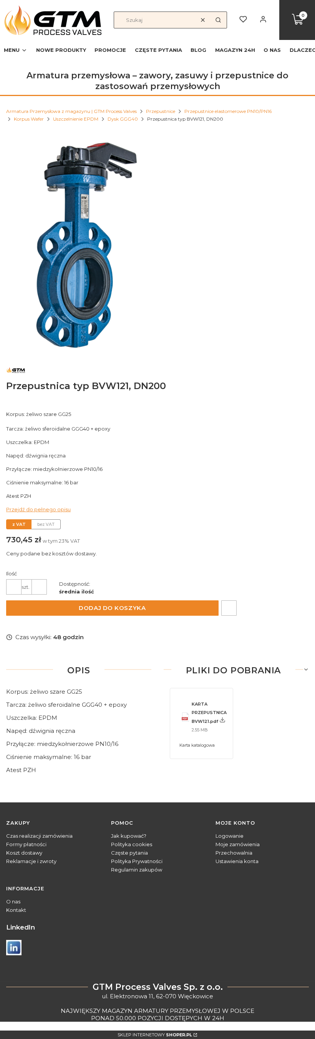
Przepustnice (160, 111)
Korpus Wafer (29, 119)
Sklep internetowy (155, 1034)
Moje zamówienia (238, 844)
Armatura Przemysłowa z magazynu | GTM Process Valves (71, 111)
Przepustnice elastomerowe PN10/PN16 (228, 111)
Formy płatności (26, 844)
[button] (218, 20)
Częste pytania (129, 853)
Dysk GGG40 (123, 119)
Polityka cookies (131, 844)
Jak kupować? (128, 836)
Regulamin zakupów (136, 870)
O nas (13, 901)
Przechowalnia (234, 853)
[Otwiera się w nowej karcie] (14, 947)
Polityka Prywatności (136, 861)
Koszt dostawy (24, 853)
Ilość (11, 573)
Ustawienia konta (237, 861)
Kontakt (16, 910)
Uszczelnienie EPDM (75, 119)
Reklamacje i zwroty (31, 861)
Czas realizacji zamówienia (39, 836)
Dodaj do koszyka (112, 607)
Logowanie (230, 836)
